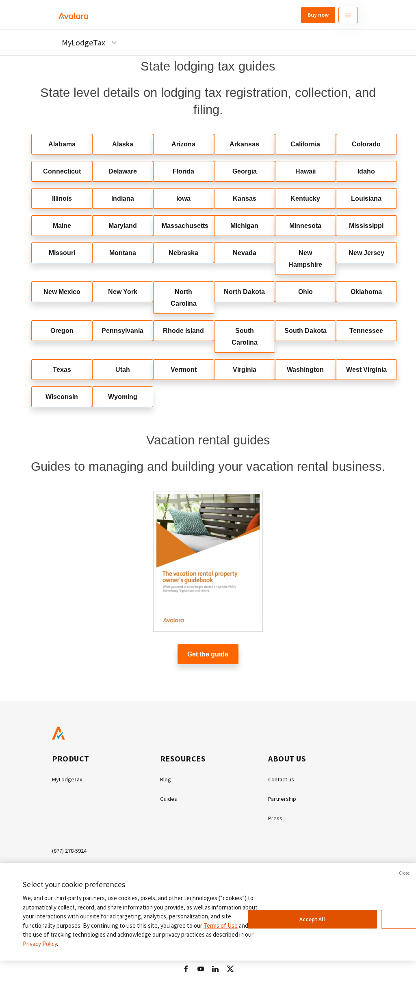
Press (275, 818)
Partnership (282, 798)
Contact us (281, 779)
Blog (165, 779)
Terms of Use (221, 925)
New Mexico (61, 291)
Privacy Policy (40, 944)
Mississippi (366, 225)
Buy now (318, 14)
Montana (122, 252)
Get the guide (207, 654)
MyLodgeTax (67, 779)
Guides (168, 798)
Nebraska (183, 252)
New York (122, 291)
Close (404, 873)
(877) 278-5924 (69, 850)
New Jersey (366, 252)
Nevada (244, 252)
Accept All (312, 919)
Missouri (62, 252)
